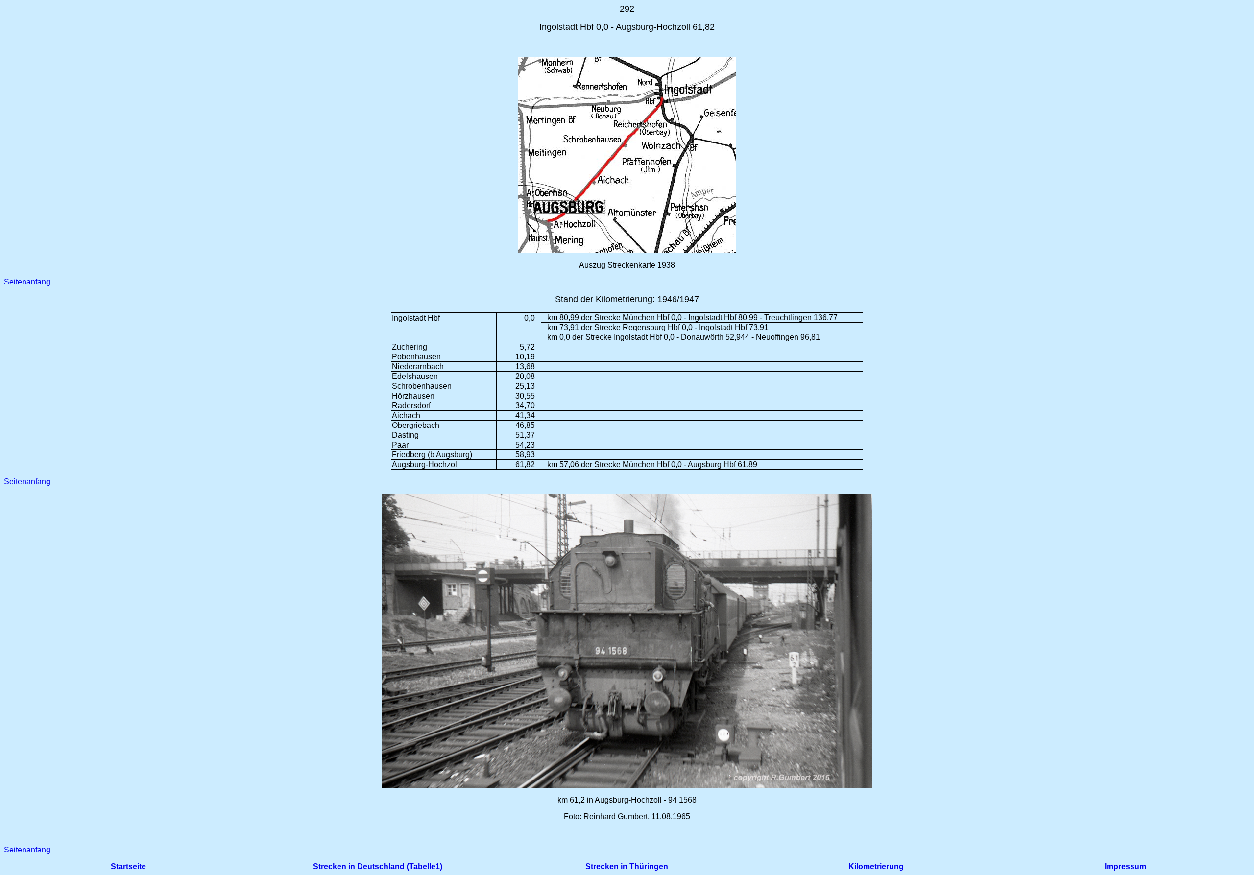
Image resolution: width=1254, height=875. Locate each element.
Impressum (1125, 866)
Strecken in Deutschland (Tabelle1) (377, 866)
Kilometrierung (876, 866)
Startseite (128, 866)
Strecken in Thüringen (626, 866)
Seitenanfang (27, 282)
